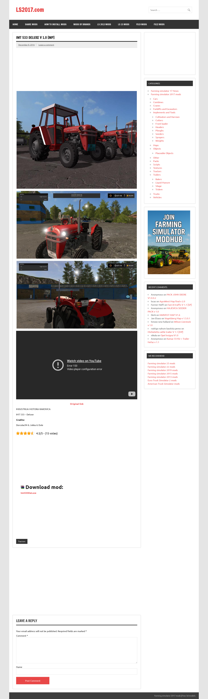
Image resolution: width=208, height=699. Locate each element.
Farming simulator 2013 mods (163, 376)
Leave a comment (46, 44)
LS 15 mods (123, 24)
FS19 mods (141, 24)
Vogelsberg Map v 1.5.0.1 (177, 318)
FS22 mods (159, 24)
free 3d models (188, 695)
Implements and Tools (164, 112)
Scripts (156, 164)
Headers (160, 127)
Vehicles (157, 197)
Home (15, 24)
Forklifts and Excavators (165, 108)
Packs (156, 161)
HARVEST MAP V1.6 (169, 314)
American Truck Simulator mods (164, 383)
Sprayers (160, 137)
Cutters (159, 120)
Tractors (21, 541)
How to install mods (55, 24)
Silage (159, 185)
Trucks (156, 193)
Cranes (156, 105)
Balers (159, 179)
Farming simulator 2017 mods (166, 94)
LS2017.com (30, 10)
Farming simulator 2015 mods (163, 373)
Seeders (160, 133)
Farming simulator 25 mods (161, 363)
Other (156, 157)
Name (19, 667)
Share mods (31, 24)
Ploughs (160, 130)
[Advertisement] (76, 68)
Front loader (162, 123)
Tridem (159, 189)
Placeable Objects (164, 153)
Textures (157, 167)
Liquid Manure (163, 182)
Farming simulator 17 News (165, 90)
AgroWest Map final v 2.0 (172, 301)
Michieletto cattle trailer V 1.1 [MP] (165, 331)
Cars (155, 98)
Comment (22, 635)
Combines (158, 102)
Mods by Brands (81, 24)
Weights (160, 140)
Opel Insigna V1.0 (169, 335)
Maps (156, 145)
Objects (157, 148)
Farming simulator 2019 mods (163, 370)
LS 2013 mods (104, 24)
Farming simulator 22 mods (161, 366)
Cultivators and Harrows (168, 116)
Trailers (157, 174)
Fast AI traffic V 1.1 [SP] (180, 304)
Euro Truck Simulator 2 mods (162, 380)
